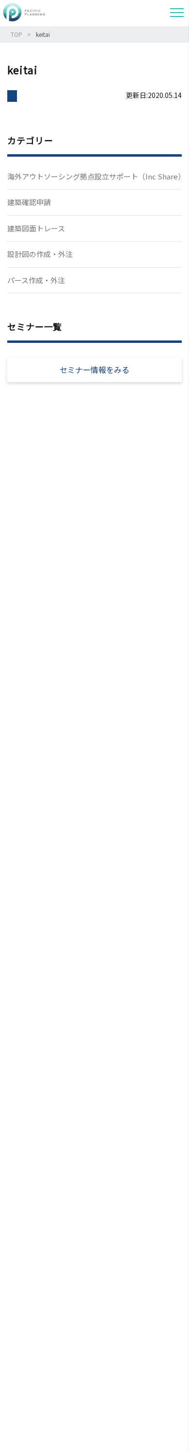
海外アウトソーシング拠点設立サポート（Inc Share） (94, 176)
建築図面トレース (36, 228)
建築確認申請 (29, 202)
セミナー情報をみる (94, 369)
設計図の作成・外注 (40, 254)
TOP (16, 34)
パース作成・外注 (36, 280)
